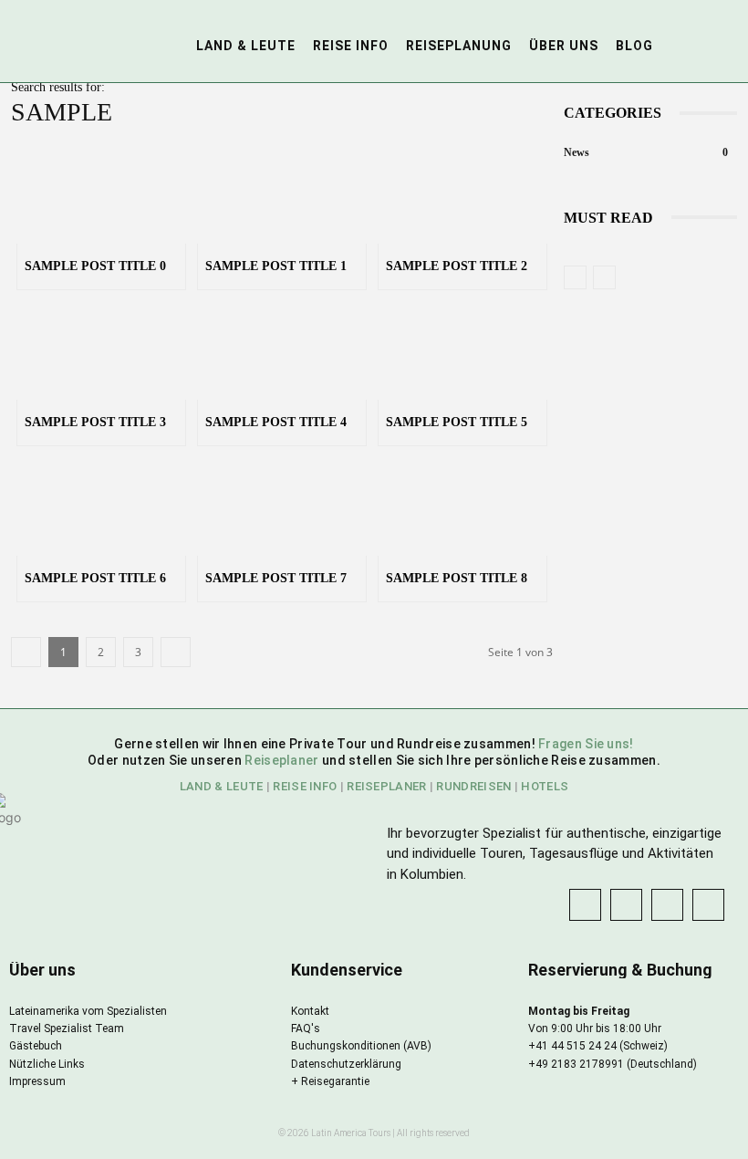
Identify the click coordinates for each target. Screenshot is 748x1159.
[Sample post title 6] (101, 508)
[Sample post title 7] (282, 508)
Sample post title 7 (276, 578)
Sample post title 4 (276, 422)
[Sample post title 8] (462, 508)
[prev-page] (575, 277)
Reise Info (305, 786)
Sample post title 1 (276, 266)
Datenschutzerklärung (346, 1064)
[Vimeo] (708, 905)
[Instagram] (626, 905)
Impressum (37, 1081)
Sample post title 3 (95, 422)
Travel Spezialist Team (66, 1028)
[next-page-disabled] (604, 277)
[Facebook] (585, 905)
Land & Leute (222, 786)
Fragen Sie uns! (586, 743)
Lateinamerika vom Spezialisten (88, 1011)
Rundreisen (473, 786)
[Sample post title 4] (282, 352)
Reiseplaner (283, 760)
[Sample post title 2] (462, 196)
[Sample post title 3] (101, 352)
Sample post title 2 (456, 266)
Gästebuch (35, 1045)
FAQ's (305, 1028)
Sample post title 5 (456, 422)
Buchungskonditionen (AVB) (361, 1045)
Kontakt (310, 1011)
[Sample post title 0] (101, 196)
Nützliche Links (47, 1064)
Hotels (544, 786)
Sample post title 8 (456, 578)
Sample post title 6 (95, 578)
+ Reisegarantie (330, 1081)
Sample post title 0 (95, 266)
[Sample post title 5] (462, 352)
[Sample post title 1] (282, 196)
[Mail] (667, 905)
